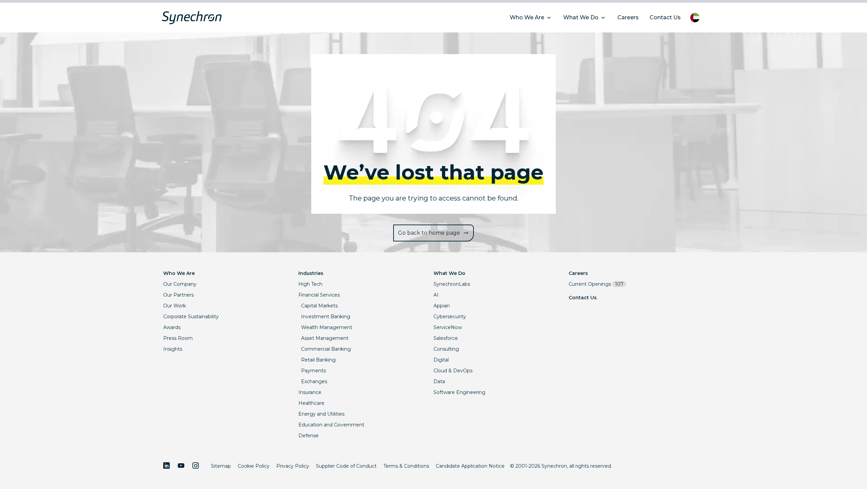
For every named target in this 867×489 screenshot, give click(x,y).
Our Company (179, 284)
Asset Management (324, 338)
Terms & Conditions (406, 466)
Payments (313, 371)
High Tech (310, 284)
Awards (172, 327)
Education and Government (331, 425)
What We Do (449, 273)
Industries (310, 273)
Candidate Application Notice (470, 466)
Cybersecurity (450, 316)
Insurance (309, 392)
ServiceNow (448, 327)
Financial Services (319, 295)
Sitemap (221, 466)
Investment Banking (325, 316)
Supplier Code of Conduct (346, 466)
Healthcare (311, 403)
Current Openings (596, 284)
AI (436, 295)
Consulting (446, 349)
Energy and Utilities (321, 414)
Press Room (178, 338)
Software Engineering (459, 392)
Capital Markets (319, 306)
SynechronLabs (452, 284)
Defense (308, 436)
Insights (172, 349)
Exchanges (314, 381)
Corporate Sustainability (191, 316)
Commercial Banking (326, 349)
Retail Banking (318, 360)
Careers (578, 273)
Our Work (174, 306)
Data (439, 381)
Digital (441, 360)
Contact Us (583, 298)
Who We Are (179, 273)
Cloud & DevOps (453, 371)
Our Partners (178, 295)
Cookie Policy (254, 466)
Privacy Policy (292, 466)
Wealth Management (326, 327)
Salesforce (446, 338)
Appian (442, 306)
